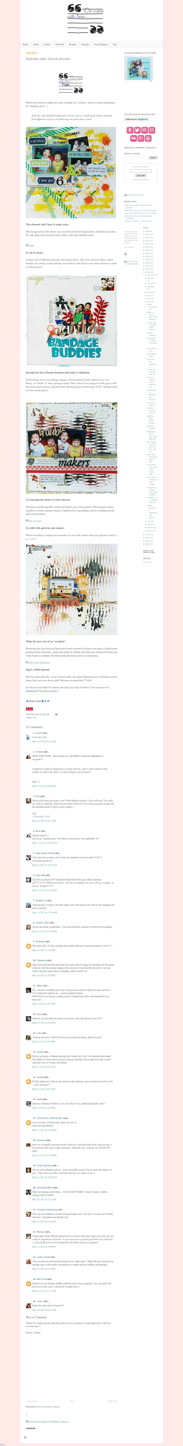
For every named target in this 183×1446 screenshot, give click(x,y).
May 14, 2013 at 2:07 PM (43, 975)
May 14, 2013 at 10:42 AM (44, 864)
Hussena (41, 1231)
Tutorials (85, 44)
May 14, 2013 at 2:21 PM (43, 1003)
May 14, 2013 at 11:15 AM (44, 890)
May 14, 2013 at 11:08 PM (44, 1129)
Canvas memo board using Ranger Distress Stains (152, 469)
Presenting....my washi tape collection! (152, 500)
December (150, 275)
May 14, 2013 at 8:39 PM (43, 1107)
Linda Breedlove (44, 1187)
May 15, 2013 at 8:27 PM (43, 1268)
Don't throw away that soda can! (151, 372)
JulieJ (39, 985)
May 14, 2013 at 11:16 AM (44, 912)
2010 (147, 541)
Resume (72, 44)
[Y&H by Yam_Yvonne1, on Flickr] (30, 245)
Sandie (40, 1051)
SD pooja (39, 941)
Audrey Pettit (43, 1257)
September (150, 286)
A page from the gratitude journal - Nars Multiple (140, 213)
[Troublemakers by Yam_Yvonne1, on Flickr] (71, 492)
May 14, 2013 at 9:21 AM (44, 820)
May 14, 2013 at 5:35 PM (43, 1041)
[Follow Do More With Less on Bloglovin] (136, 121)
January (150, 530)
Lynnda (39, 751)
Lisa (37, 796)
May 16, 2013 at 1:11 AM (44, 1290)
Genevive (41, 1140)
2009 (147, 544)
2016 (147, 263)
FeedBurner (145, 179)
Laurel (38, 732)
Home (25, 44)
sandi (39, 1099)
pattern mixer (50, 691)
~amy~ (40, 1301)
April (149, 521)
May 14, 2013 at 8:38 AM (44, 785)
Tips (115, 44)
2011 (147, 538)
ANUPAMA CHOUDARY (50, 1118)
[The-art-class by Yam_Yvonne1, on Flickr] (34, 520)
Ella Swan (41, 1279)
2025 (147, 234)
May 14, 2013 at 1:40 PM (43, 950)
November (150, 278)
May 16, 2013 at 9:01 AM (44, 1309)
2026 (147, 231)
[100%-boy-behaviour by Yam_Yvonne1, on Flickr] (38, 662)
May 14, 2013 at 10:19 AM (44, 842)
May (149, 301)
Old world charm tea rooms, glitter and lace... (151, 382)
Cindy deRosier (44, 1165)
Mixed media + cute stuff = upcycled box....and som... (152, 446)
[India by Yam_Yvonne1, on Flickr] (71, 634)
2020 (147, 250)
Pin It (2, 1444)
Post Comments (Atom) (48, 1406)
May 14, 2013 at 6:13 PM (43, 1066)
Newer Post (32, 1401)
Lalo (39, 1033)
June (149, 298)
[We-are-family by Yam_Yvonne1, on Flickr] (71, 217)
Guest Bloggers (101, 44)
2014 (147, 269)
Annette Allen (42, 922)
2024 (147, 237)
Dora (39, 1014)
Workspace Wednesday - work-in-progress (138, 221)
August (149, 292)
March (149, 524)
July (148, 295)
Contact (46, 44)
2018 (147, 256)
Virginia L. (40, 900)
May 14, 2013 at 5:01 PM (43, 1022)
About (36, 44)
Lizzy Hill (40, 875)
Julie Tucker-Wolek (44, 853)
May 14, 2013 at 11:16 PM (44, 1155)
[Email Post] (56, 714)
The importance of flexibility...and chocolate (152, 394)
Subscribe (59, 44)
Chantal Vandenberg (47, 1209)
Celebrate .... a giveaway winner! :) (151, 410)
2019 (147, 253)
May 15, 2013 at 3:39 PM (43, 1246)
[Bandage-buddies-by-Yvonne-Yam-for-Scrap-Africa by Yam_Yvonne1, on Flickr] (71, 365)
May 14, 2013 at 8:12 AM (44, 741)
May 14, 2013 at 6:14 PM (43, 1088)
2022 (147, 244)
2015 (147, 266)
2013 (147, 272)
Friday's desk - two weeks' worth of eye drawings (140, 210)
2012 (147, 534)
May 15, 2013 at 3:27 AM (44, 1199)
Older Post (112, 1401)
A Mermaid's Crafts (41, 816)
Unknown (41, 960)
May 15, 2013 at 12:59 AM (44, 1177)
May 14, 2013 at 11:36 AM (44, 931)
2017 (147, 259)
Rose (37, 831)
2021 (147, 247)
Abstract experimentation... (152, 306)
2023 (147, 241)
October (150, 283)
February (150, 527)
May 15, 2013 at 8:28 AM (44, 1221)
